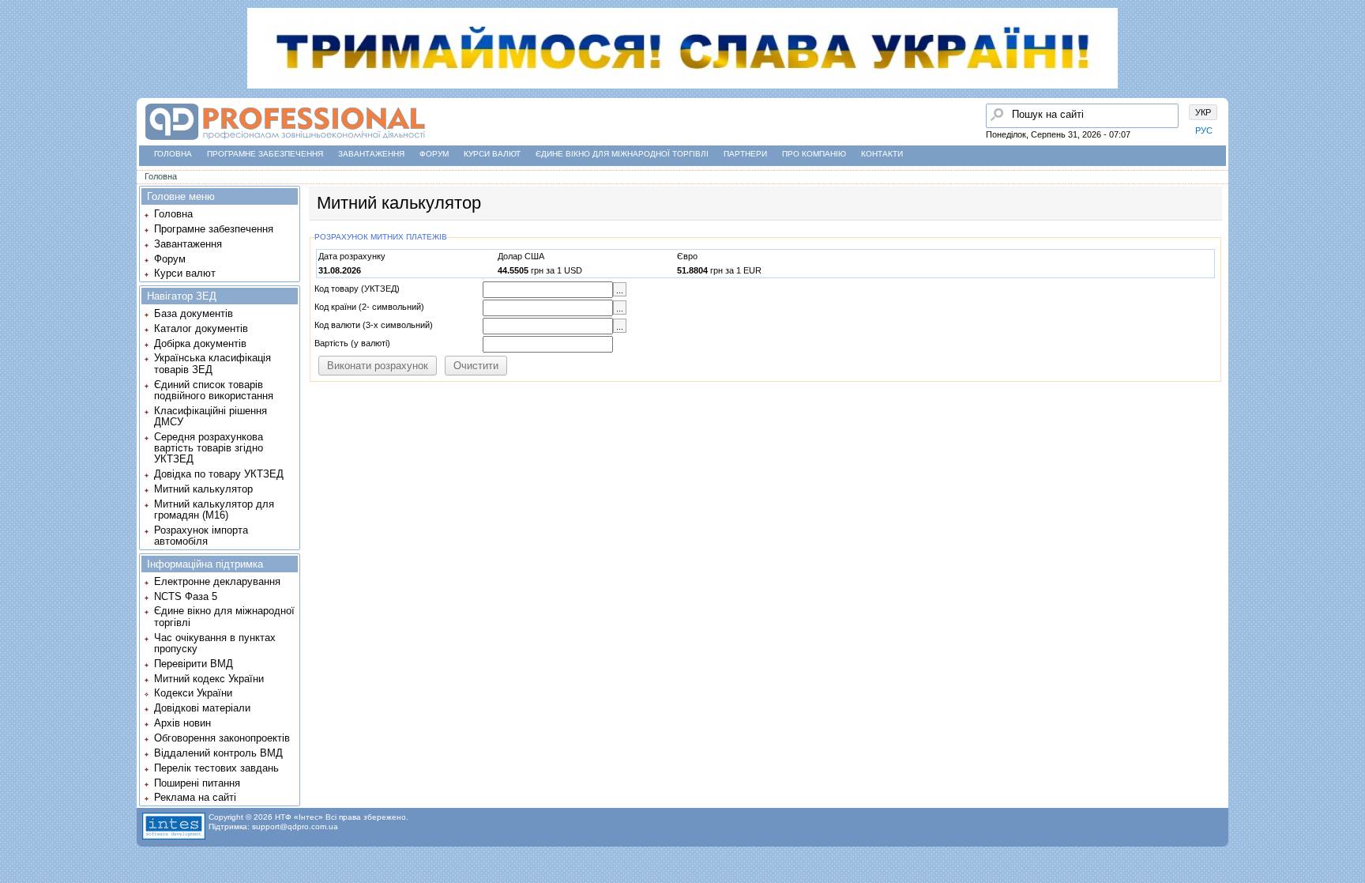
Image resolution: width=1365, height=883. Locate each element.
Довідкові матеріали (202, 708)
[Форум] (16, 135)
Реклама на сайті (195, 797)
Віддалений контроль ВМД (218, 753)
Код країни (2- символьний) (369, 306)
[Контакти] (16, 165)
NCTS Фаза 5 (185, 596)
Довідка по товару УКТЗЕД (219, 474)
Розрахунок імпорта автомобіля (201, 535)
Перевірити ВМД (193, 664)
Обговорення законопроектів (222, 738)
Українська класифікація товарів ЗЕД (212, 363)
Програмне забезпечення (265, 153)
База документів (193, 313)
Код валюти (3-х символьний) (373, 325)
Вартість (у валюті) (352, 343)
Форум (434, 153)
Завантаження (371, 153)
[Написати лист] (16, 195)
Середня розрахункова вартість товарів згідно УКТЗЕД (208, 448)
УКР (1203, 112)
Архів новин (182, 723)
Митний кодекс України (209, 679)
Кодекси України (193, 693)
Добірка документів (200, 343)
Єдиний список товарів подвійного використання (213, 390)
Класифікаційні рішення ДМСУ (210, 416)
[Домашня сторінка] (285, 140)
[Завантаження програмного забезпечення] (16, 105)
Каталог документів (201, 328)
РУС (1204, 130)
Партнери (745, 153)
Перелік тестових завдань (216, 768)
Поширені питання (197, 783)
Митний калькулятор (203, 489)
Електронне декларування (217, 581)
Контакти (882, 153)
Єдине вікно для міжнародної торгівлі (622, 153)
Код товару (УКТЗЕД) (357, 288)
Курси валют (492, 153)
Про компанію (814, 153)
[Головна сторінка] (16, 75)
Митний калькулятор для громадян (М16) (214, 509)
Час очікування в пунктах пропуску (215, 643)
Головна (173, 153)
